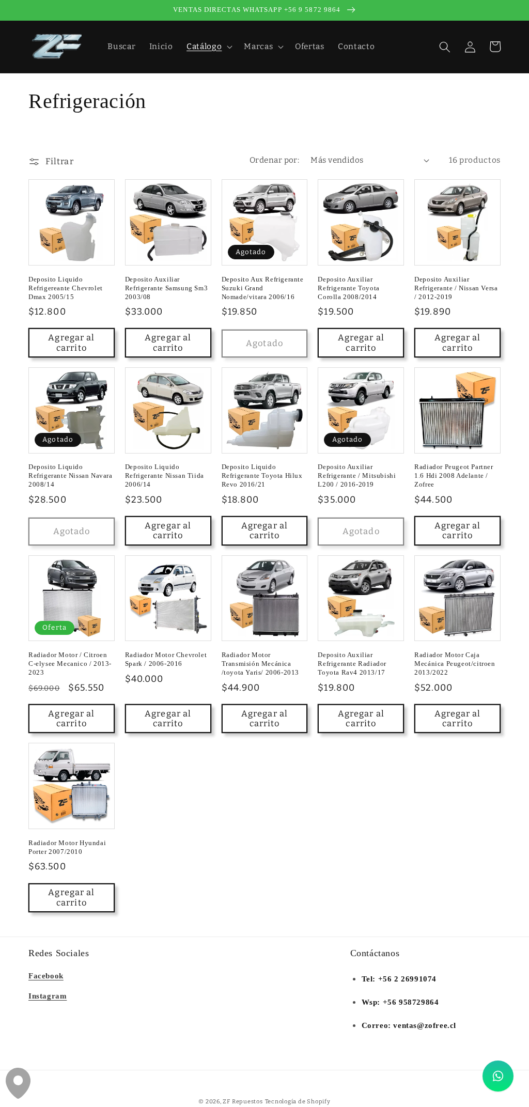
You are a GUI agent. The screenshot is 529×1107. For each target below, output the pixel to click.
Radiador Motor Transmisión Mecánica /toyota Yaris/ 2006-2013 (260, 663)
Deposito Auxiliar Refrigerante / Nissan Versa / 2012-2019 (455, 288)
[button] (208, 47)
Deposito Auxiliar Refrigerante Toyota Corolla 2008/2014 (348, 288)
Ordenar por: (274, 160)
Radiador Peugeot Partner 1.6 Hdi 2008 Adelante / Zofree (453, 475)
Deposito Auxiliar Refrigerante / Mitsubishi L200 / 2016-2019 (357, 475)
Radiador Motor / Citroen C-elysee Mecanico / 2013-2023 (70, 663)
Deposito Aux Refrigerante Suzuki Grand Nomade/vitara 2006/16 (263, 288)
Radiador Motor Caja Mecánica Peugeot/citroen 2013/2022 (454, 663)
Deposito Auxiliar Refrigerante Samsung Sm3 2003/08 (166, 288)
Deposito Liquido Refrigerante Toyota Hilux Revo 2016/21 (262, 475)
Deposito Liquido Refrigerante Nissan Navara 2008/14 (70, 475)
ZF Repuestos (242, 1101)
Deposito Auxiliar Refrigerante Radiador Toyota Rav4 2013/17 (352, 663)
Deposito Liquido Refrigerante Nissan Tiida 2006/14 (164, 475)
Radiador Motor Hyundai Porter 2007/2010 (67, 847)
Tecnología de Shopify (298, 1101)
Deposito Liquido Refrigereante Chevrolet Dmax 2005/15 (65, 288)
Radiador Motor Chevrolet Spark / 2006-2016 (166, 659)
